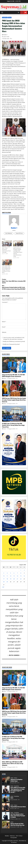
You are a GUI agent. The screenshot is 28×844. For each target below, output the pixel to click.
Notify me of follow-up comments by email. (14, 341)
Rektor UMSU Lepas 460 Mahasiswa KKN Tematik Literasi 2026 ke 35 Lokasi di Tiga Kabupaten (12, 763)
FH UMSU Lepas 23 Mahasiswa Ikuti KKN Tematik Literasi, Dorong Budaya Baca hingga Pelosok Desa (13, 425)
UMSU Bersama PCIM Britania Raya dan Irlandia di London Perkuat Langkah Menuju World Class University (14, 400)
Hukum (5, 419)
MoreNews (22, 840)
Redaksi (7, 836)
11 (7, 576)
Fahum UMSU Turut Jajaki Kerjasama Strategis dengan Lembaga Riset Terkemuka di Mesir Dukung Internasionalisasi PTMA (17, 251)
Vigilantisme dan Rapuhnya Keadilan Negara (6, 780)
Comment (5, 302)
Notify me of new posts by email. (11, 344)
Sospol (9, 17)
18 (7, 579)
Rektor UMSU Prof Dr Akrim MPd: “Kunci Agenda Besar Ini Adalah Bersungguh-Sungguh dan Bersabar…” (6, 789)
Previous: (14, 281)
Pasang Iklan (13, 837)
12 (10, 576)
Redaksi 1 (5, 34)
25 (7, 581)
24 (3, 581)
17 (3, 579)
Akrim (6, 798)
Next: (13, 287)
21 (17, 579)
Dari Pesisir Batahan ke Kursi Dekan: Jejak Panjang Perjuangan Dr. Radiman (6, 815)
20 (14, 579)
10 (3, 576)
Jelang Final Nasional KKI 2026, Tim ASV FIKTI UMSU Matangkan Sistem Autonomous (13, 375)
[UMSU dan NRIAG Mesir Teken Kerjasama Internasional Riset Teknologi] (7, 243)
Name (4, 321)
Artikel (12, 796)
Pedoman (12, 836)
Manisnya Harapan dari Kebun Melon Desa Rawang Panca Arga (6, 824)
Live (25, 12)
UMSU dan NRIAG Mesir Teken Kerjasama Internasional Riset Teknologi (6, 249)
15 (20, 576)
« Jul (3, 587)
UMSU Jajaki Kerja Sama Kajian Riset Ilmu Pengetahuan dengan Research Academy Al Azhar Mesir (6, 269)
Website (4, 332)
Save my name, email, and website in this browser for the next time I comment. (13, 338)
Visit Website (8, 233)
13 (14, 576)
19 (10, 579)
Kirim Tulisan (19, 836)
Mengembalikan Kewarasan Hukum (6, 807)
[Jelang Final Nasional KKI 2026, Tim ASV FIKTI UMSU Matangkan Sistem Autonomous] (14, 365)
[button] (2, 12)
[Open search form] (18, 12)
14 (17, 576)
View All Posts (19, 233)
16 (24, 576)
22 (20, 579)
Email (4, 327)
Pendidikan (4, 17)
